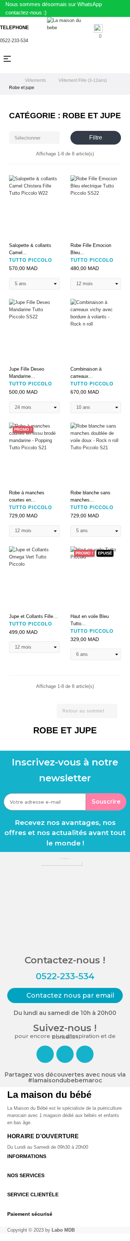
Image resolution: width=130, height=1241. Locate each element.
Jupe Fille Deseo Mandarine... (26, 372)
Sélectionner (35, 137)
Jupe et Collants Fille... (33, 616)
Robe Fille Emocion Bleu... (90, 249)
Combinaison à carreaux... (85, 372)
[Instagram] (65, 1054)
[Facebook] (45, 1054)
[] (16, 230)
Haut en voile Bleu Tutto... (89, 620)
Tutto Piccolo (30, 260)
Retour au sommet (86, 711)
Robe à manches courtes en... (26, 496)
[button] (65, 995)
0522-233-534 (14, 40)
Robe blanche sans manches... (90, 496)
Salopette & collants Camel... (30, 249)
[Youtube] (85, 1054)
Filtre (95, 137)
